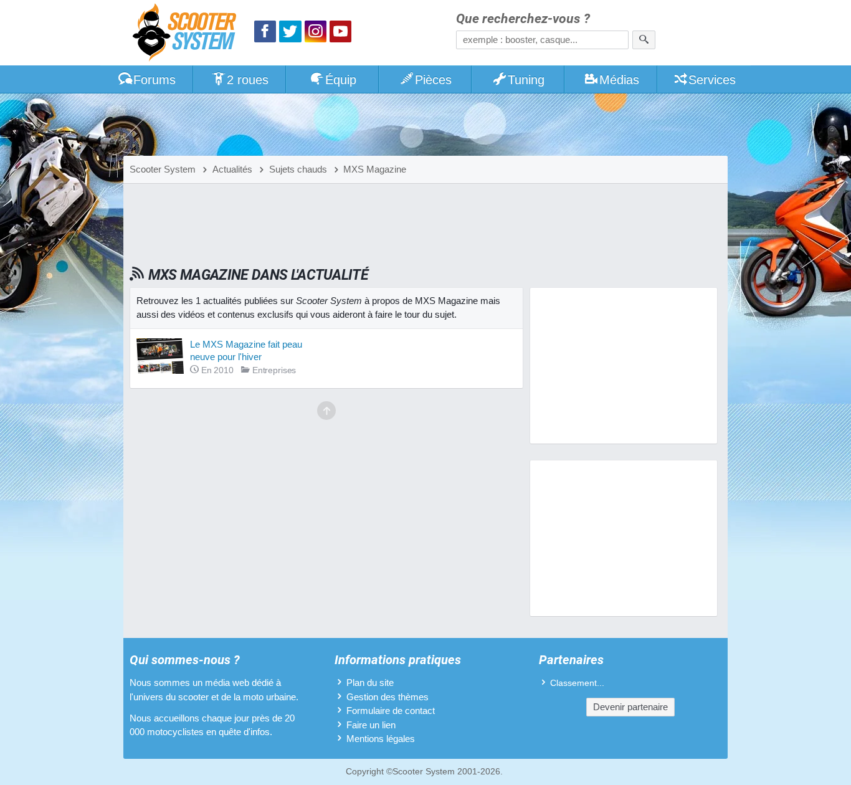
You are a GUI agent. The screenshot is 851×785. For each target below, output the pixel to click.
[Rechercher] (643, 40)
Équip (340, 80)
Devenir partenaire (630, 707)
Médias (619, 80)
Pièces (433, 80)
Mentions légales (380, 738)
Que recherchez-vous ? (523, 19)
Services (712, 80)
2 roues (248, 80)
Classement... (577, 683)
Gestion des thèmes (387, 697)
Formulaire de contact (390, 710)
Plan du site (370, 682)
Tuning (526, 80)
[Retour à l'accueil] (187, 34)
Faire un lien (371, 725)
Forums (154, 80)
